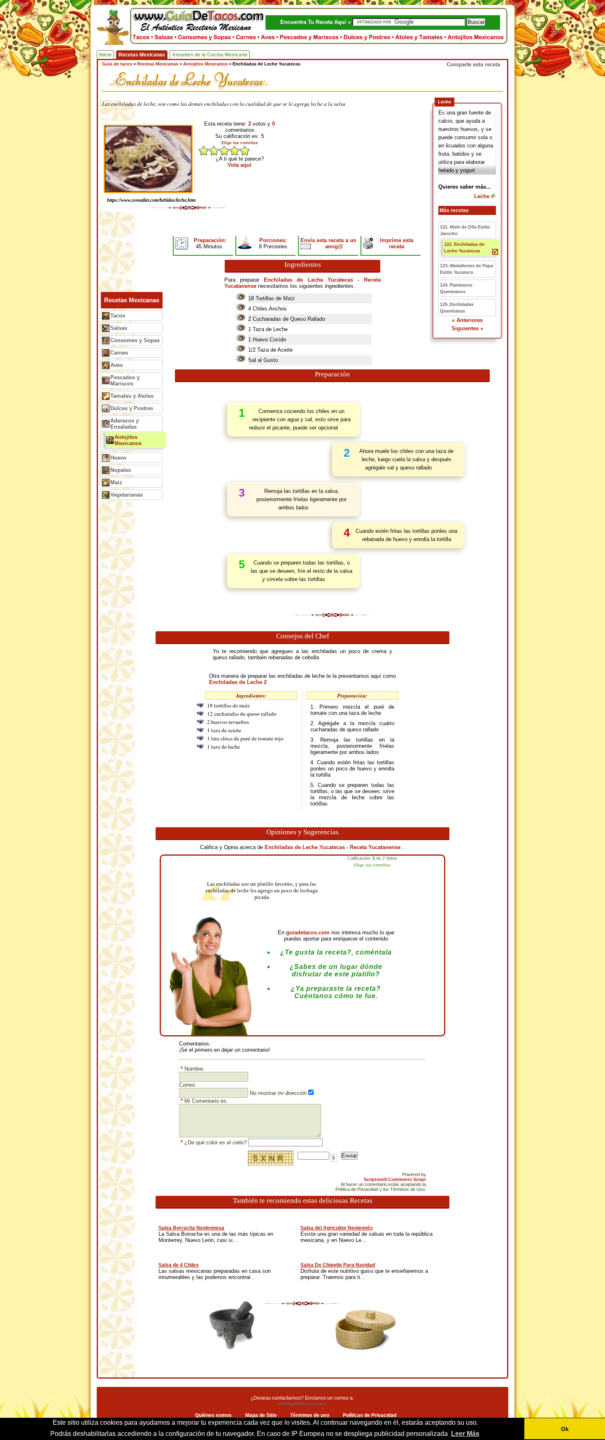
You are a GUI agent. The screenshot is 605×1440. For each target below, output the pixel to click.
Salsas (118, 328)
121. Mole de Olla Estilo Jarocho (465, 230)
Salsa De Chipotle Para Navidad (337, 1265)
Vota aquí (239, 165)
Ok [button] (565, 1429)
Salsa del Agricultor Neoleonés (336, 1228)
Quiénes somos (213, 1415)
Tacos (117, 316)
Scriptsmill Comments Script (395, 1179)
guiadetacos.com (308, 932)
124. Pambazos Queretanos (456, 288)
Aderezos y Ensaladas (124, 424)
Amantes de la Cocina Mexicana (209, 55)
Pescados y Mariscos (125, 380)
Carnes (119, 353)
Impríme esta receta (396, 243)
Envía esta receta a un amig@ (328, 243)
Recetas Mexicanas (142, 55)
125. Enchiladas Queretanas (457, 307)
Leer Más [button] (465, 1433)
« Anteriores (467, 320)
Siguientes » (467, 328)
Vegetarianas (126, 495)
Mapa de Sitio (261, 1415)
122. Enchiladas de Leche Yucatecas (464, 247)
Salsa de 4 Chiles (178, 1265)
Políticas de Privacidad (369, 1415)
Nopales (120, 470)
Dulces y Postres (131, 408)
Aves (116, 365)
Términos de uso (309, 1415)
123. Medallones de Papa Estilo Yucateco (466, 269)
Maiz (116, 482)
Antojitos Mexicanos (128, 440)
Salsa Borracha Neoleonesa (191, 1228)
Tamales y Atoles (132, 396)
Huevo (118, 458)
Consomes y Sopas (135, 340)
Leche (481, 196)
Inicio (105, 55)
